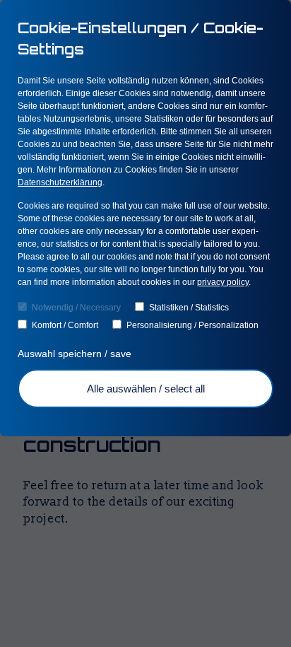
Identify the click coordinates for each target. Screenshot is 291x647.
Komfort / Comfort (65, 325)
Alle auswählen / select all (146, 389)
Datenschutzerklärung (60, 182)
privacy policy (223, 282)
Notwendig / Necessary (76, 308)
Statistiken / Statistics (189, 308)
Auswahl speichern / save (76, 353)
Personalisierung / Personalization (192, 325)
